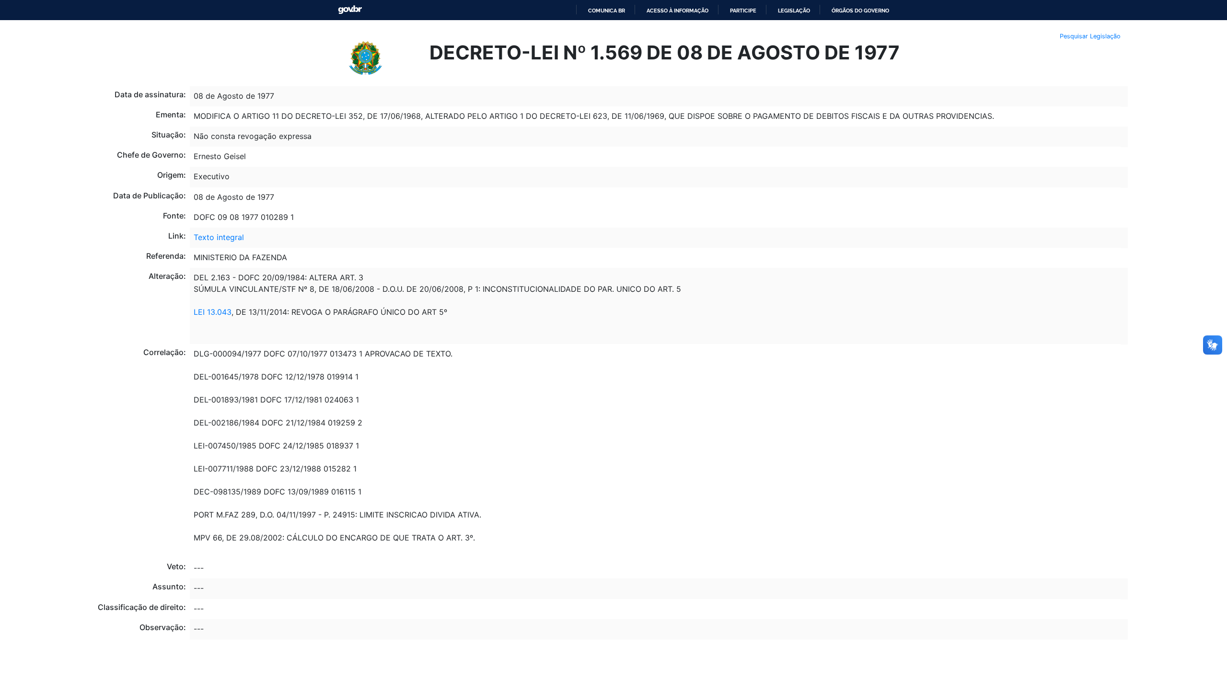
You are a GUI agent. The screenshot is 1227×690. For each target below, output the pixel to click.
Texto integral (219, 237)
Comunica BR (606, 10)
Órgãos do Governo (860, 10)
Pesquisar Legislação (1090, 36)
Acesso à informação (677, 10)
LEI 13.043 (213, 312)
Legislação (794, 10)
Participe (743, 10)
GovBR (350, 9)
